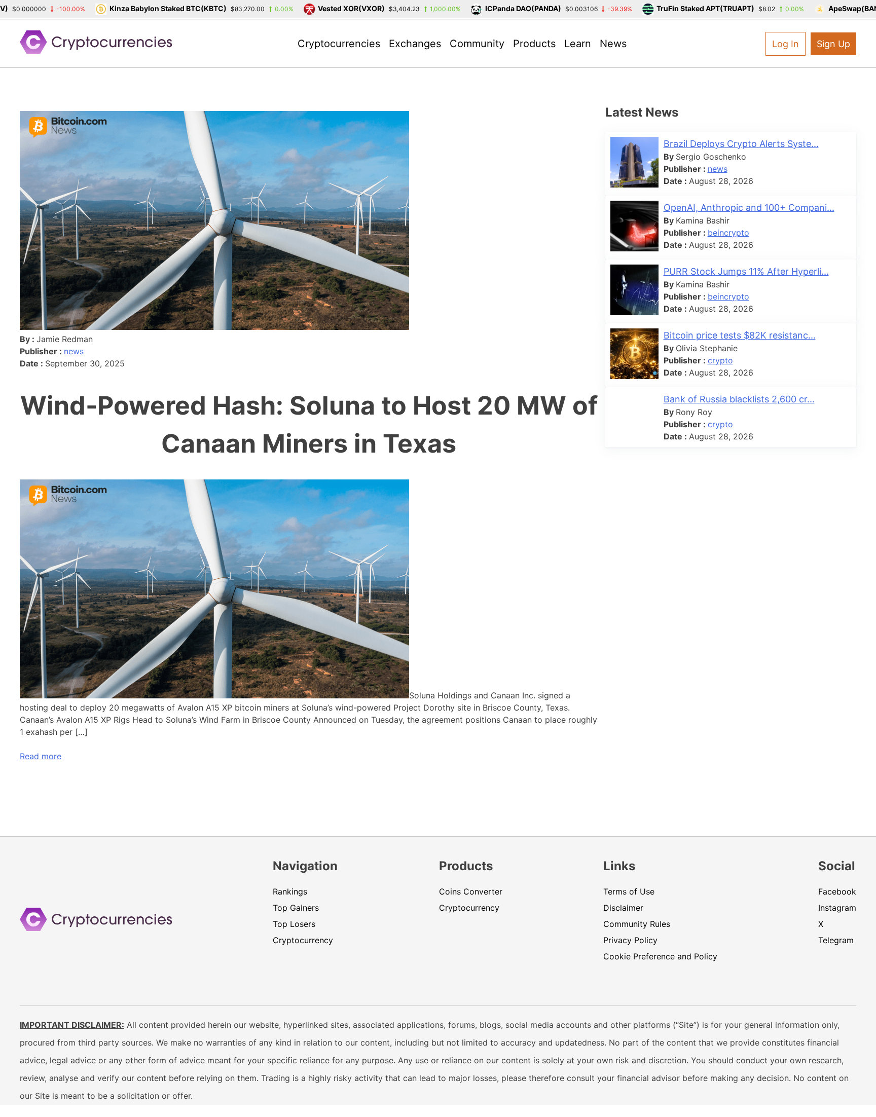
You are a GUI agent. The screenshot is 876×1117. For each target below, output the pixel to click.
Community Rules (636, 924)
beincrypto (728, 233)
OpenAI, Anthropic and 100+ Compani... (749, 207)
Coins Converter (470, 891)
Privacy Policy (630, 940)
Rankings (290, 891)
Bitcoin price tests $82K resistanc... (740, 335)
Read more (40, 756)
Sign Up (833, 44)
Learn (577, 44)
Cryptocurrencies (339, 44)
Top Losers (294, 924)
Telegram (836, 940)
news (74, 351)
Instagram (837, 908)
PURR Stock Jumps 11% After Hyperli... (746, 271)
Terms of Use (628, 891)
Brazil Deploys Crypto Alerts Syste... (741, 143)
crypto (720, 360)
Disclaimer (623, 908)
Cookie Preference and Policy (660, 956)
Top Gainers (296, 908)
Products (534, 44)
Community (477, 44)
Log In (785, 44)
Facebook (837, 891)
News (613, 44)
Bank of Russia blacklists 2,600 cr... (739, 399)
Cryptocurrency (303, 940)
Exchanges (415, 44)
